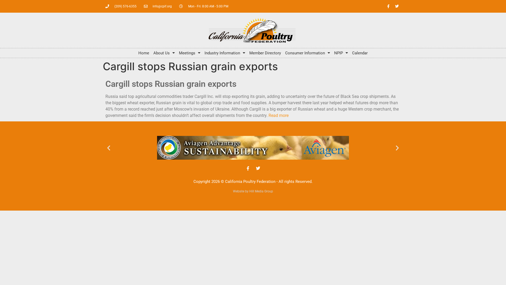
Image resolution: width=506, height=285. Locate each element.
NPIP (338, 53)
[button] (108, 147)
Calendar (360, 53)
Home (143, 53)
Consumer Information (305, 53)
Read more (279, 115)
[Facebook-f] (388, 6)
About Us (161, 53)
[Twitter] (397, 6)
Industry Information (222, 53)
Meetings (187, 53)
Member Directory (265, 53)
